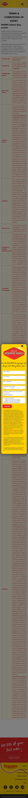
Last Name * (6, 376)
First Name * (6, 371)
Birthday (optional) (9, 387)
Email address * (7, 381)
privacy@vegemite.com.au (10, 429)
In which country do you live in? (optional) (13, 392)
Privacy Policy (13, 431)
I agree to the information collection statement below (11, 401)
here (11, 421)
